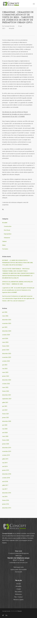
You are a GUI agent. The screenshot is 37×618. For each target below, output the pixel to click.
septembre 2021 (6, 398)
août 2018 (5, 481)
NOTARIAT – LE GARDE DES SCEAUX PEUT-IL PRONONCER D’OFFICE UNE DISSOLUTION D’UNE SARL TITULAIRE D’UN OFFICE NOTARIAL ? (17, 263)
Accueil (18, 583)
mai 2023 (4, 368)
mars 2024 (5, 342)
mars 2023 (5, 372)
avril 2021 (5, 410)
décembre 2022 (6, 380)
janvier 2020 (5, 444)
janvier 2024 (5, 350)
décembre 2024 (6, 331)
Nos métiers (18, 591)
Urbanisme (7, 237)
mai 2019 (4, 462)
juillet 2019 (5, 459)
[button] (34, 4)
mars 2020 (5, 436)
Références (18, 594)
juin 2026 (4, 312)
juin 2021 (4, 406)
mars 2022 (5, 387)
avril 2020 (5, 432)
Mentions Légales (18, 599)
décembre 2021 (6, 395)
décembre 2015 (6, 508)
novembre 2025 (6, 323)
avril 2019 (5, 466)
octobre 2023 (6, 361)
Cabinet (4, 241)
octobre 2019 (6, 455)
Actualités (18, 586)
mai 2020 (4, 429)
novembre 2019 (6, 451)
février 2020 (5, 440)
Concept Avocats (9, 26)
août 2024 (5, 338)
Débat (4, 245)
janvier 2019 (5, 470)
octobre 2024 (6, 335)
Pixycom (20, 611)
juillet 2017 (5, 485)
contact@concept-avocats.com (18, 562)
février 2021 (5, 414)
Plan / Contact (18, 597)
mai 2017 (4, 489)
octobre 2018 (6, 478)
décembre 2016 (6, 493)
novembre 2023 (6, 357)
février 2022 (5, 391)
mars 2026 (5, 316)
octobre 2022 (6, 383)
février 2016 (5, 500)
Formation (5, 249)
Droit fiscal (7, 230)
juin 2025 (4, 327)
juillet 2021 (5, 402)
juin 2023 (4, 365)
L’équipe (18, 589)
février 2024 (5, 346)
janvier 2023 (5, 376)
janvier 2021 (5, 417)
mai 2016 (4, 496)
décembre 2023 (6, 353)
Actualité (11, 28)
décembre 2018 (6, 474)
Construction (7, 226)
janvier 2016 (5, 504)
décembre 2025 (6, 319)
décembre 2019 (6, 447)
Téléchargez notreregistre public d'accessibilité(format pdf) (18, 569)
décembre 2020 (6, 421)
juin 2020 (4, 425)
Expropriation (7, 234)
